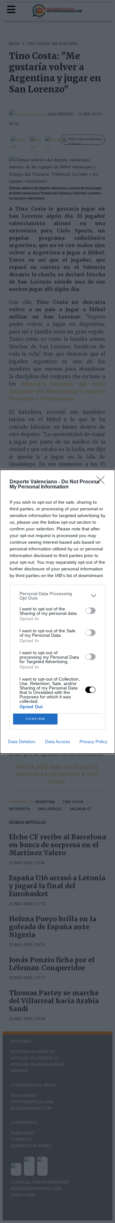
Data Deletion (21, 741)
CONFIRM (35, 719)
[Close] (102, 482)
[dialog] (57, 612)
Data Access (57, 741)
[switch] (90, 611)
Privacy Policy (93, 741)
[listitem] (57, 595)
